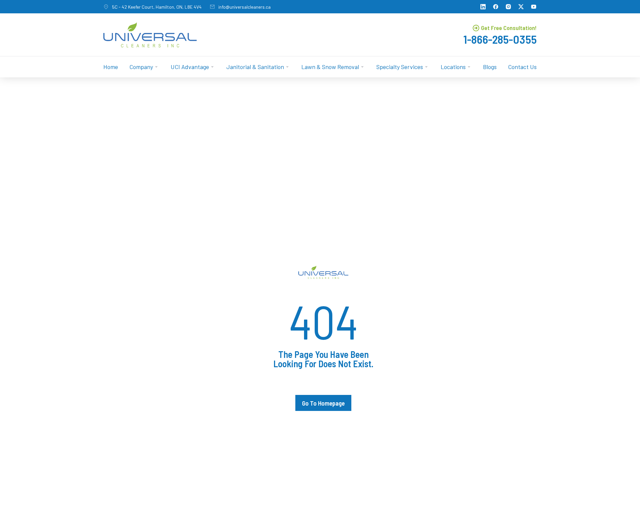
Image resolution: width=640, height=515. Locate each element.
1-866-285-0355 (500, 39)
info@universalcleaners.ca (244, 7)
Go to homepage (323, 403)
